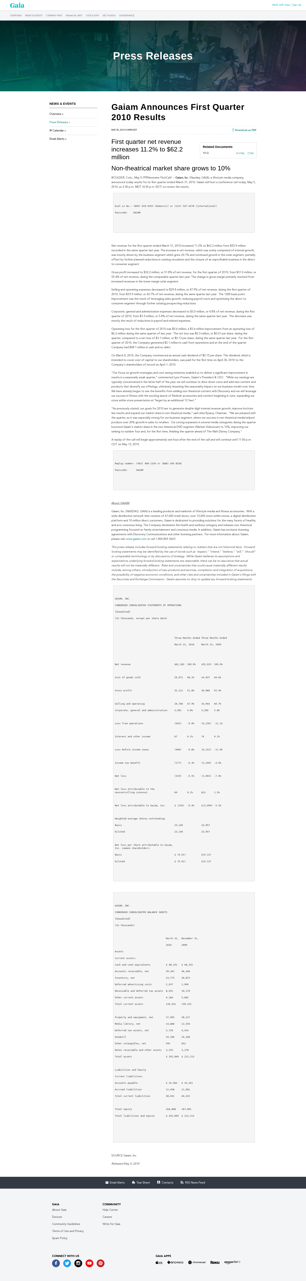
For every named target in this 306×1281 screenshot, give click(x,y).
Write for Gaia (111, 1224)
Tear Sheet (143, 1182)
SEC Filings (109, 15)
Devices (57, 1217)
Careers (107, 1217)
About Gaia (59, 1210)
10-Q (206, 153)
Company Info (54, 15)
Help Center (110, 1210)
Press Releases (58, 122)
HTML (241, 154)
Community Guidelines (66, 1224)
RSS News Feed (195, 1182)
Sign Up (296, 5)
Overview (16, 15)
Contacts (167, 1182)
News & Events (33, 15)
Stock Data (92, 15)
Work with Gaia (281, 5)
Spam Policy (59, 1238)
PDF (252, 154)
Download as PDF (245, 130)
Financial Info (74, 15)
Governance (126, 15)
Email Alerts (56, 139)
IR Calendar (56, 130)
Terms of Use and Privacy (68, 1231)
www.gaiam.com (136, 539)
